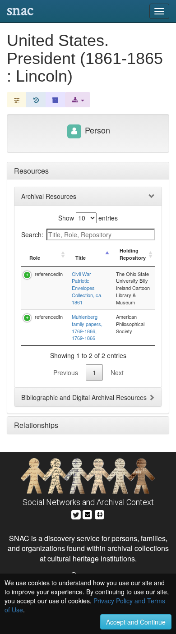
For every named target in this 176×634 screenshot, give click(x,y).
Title (80, 257)
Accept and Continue (136, 621)
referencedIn (49, 273)
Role (34, 257)
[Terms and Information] (99, 513)
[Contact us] (87, 513)
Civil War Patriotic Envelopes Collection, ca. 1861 (87, 288)
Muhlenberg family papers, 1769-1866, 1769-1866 (87, 327)
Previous (65, 372)
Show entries (88, 217)
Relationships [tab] (36, 425)
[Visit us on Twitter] (76, 513)
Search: (32, 234)
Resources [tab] (31, 170)
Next (117, 372)
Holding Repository (133, 254)
